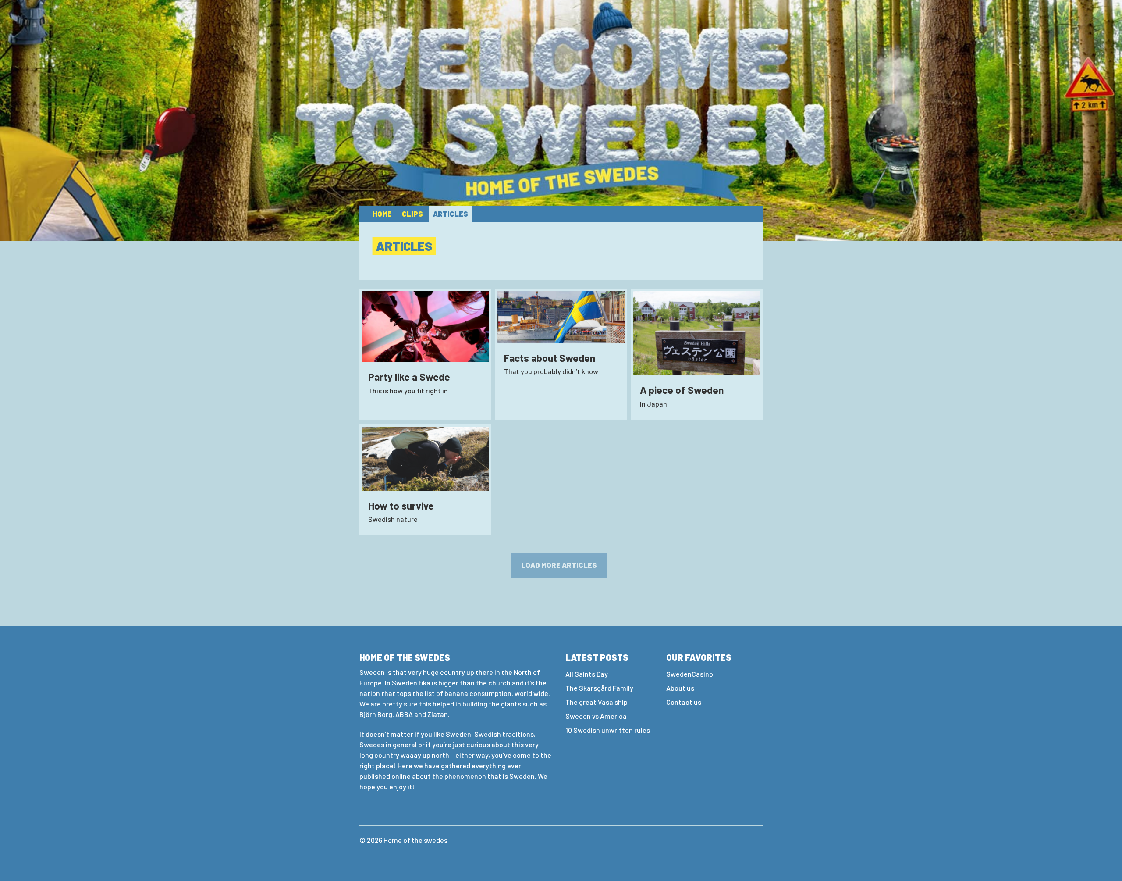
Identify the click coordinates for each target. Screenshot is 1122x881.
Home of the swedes (415, 840)
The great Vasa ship (596, 702)
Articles (450, 214)
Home (382, 214)
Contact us (683, 702)
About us (680, 688)
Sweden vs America (596, 716)
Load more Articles (559, 565)
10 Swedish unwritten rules (607, 730)
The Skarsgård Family (599, 688)
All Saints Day (586, 674)
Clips (412, 214)
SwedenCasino (689, 674)
